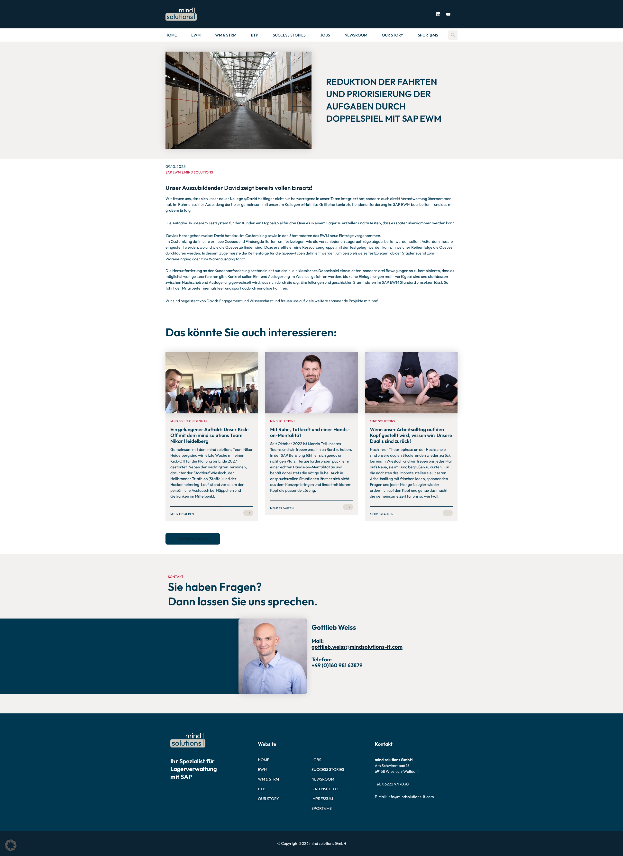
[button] (10, 845)
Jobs (325, 35)
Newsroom (356, 35)
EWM (196, 35)
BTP (254, 35)
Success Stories (289, 35)
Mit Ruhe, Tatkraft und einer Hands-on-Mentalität (310, 432)
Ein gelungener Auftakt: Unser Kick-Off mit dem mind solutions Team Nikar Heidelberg (209, 435)
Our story (392, 35)
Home (171, 35)
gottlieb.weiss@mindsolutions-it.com (357, 646)
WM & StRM (225, 35)
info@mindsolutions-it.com (410, 796)
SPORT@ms (428, 35)
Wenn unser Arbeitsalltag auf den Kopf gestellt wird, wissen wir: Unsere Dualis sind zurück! (411, 435)
